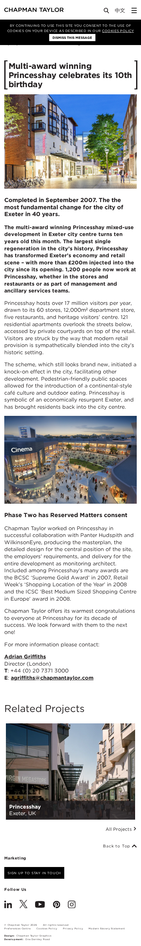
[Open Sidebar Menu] (134, 10)
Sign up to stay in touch (34, 873)
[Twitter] (23, 905)
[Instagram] (71, 905)
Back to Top (117, 846)
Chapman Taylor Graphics (33, 935)
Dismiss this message (72, 37)
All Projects (119, 829)
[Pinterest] (56, 905)
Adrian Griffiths (25, 657)
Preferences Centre (17, 928)
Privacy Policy (73, 928)
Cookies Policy (118, 31)
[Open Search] (107, 12)
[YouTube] (40, 905)
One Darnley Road (37, 939)
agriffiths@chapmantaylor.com (52, 678)
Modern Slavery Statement (107, 928)
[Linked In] (8, 905)
